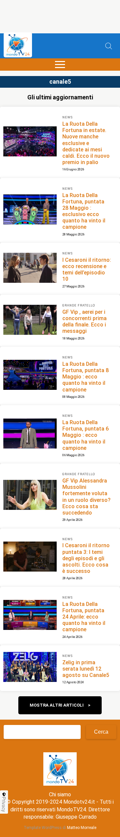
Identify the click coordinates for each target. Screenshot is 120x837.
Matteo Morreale (81, 827)
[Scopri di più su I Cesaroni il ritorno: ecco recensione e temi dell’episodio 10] (30, 269)
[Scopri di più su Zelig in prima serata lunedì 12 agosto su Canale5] (30, 668)
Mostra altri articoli (57, 705)
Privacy (4, 804)
